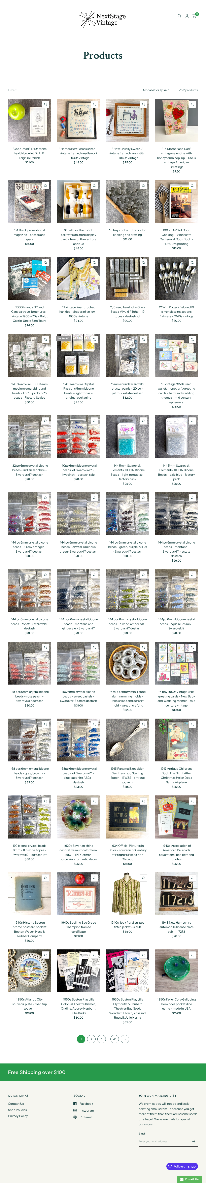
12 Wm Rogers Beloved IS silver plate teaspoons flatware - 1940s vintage (176, 311)
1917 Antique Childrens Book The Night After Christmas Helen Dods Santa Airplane (176, 775)
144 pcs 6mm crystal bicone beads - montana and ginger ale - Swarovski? (78, 623)
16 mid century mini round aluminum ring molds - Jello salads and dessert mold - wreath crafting (127, 698)
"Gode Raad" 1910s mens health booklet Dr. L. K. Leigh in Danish (29, 153)
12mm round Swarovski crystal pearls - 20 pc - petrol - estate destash (127, 388)
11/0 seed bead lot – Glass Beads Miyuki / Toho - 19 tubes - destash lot (127, 311)
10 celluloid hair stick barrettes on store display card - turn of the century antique (78, 237)
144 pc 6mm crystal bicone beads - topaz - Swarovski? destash (29, 623)
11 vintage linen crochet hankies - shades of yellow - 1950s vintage (78, 311)
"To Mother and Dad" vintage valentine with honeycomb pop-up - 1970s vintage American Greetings (176, 158)
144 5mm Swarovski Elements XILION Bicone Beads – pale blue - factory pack (176, 472)
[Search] (179, 16)
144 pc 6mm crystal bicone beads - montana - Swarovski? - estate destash (176, 549)
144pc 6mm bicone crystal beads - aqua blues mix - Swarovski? (176, 623)
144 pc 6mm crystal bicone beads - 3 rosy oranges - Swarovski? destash (29, 546)
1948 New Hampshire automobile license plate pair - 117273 (177, 927)
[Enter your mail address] (194, 1141)
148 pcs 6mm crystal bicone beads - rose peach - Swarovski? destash (29, 696)
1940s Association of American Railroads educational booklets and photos (176, 852)
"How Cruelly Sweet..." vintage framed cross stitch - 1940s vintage (127, 153)
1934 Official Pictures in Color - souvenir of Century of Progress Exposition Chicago (127, 852)
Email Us (191, 1179)
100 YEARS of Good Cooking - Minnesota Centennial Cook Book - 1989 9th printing (176, 237)
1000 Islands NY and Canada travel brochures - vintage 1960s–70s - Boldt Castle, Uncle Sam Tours (29, 314)
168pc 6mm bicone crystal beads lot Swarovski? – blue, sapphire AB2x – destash (78, 775)
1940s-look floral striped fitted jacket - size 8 (127, 925)
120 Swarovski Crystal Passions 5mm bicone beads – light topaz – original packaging (78, 391)
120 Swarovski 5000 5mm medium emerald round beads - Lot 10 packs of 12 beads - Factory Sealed (29, 391)
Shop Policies (17, 1110)
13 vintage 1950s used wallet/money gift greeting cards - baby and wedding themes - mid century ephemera (176, 393)
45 (114, 1039)
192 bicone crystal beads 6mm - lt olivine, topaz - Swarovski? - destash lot (29, 850)
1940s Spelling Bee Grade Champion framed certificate (78, 927)
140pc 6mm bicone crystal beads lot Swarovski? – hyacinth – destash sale (78, 470)
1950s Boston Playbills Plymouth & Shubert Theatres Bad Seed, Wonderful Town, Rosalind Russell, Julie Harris (127, 1008)
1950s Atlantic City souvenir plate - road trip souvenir (29, 1003)
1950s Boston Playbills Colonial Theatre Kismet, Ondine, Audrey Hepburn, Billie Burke (78, 1006)
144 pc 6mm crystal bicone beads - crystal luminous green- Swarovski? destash (78, 546)
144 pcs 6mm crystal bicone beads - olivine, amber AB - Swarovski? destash (127, 623)
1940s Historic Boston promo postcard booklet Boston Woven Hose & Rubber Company (29, 929)
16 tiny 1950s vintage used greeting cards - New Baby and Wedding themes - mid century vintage (176, 698)
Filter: (12, 90)
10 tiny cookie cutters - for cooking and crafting (127, 232)
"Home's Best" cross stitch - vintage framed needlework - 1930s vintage (78, 153)
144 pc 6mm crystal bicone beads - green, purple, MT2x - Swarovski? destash (127, 546)
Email (142, 1133)
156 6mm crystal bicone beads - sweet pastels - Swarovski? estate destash (78, 696)
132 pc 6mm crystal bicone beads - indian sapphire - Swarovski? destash (29, 470)
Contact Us (16, 1104)
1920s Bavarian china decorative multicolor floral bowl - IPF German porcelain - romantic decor (79, 852)
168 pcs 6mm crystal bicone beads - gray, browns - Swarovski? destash (29, 773)
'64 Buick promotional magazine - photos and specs (29, 234)
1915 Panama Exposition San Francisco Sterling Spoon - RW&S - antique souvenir (127, 775)
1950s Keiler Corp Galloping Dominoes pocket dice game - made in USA (176, 1003)
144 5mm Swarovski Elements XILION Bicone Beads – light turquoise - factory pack (127, 472)
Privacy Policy (18, 1116)
